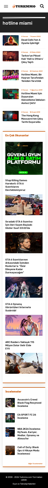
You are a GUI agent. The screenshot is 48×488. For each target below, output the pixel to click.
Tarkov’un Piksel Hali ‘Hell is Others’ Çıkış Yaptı (32, 59)
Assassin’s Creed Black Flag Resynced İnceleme (29, 403)
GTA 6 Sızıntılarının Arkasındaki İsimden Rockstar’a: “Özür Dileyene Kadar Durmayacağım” (17, 266)
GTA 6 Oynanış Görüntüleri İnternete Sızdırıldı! (18, 307)
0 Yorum (24, 36)
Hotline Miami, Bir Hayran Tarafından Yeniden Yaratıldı (32, 77)
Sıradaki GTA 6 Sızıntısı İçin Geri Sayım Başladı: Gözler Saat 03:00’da (19, 225)
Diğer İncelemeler (35, 464)
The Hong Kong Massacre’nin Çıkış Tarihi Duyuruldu (32, 118)
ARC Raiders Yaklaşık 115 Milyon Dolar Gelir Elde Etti (19, 345)
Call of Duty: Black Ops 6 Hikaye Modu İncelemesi (28, 450)
